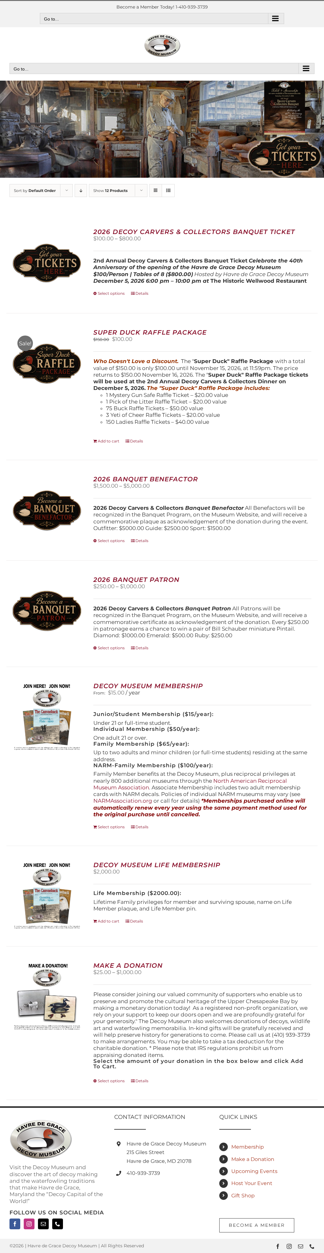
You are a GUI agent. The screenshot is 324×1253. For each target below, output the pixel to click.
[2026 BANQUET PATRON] (47, 611)
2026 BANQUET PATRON (136, 579)
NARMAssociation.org (122, 801)
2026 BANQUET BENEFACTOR (145, 479)
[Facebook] (14, 1224)
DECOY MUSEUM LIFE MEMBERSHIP (157, 865)
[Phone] (57, 1224)
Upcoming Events (254, 1171)
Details (141, 293)
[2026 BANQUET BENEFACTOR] (47, 510)
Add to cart (108, 441)
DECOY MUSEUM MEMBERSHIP (148, 686)
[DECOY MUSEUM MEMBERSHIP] (47, 717)
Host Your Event (251, 1183)
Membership (247, 1147)
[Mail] (43, 1224)
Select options (111, 293)
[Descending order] (81, 190)
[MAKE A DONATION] (47, 996)
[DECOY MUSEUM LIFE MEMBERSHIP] (47, 896)
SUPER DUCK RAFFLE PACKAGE (150, 332)
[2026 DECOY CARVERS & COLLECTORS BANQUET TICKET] (47, 263)
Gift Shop (243, 1196)
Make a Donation (252, 1159)
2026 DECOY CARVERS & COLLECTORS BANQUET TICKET (194, 232)
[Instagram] (29, 1224)
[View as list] (168, 190)
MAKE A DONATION (128, 965)
